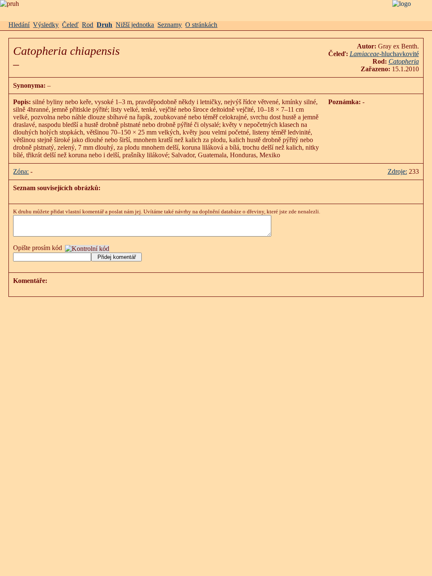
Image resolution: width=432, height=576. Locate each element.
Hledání (19, 24)
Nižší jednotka (135, 24)
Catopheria (404, 61)
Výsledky (46, 24)
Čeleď (70, 24)
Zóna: (21, 171)
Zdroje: (397, 171)
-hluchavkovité (384, 53)
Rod (87, 24)
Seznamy (169, 24)
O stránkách (201, 24)
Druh (104, 24)
